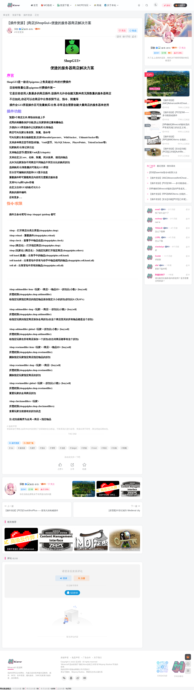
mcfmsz (158, 218)
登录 (65, 578)
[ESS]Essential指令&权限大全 (163, 172)
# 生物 (114, 448)
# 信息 (62, 448)
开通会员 (181, 5)
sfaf (156, 265)
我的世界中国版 (67, 669)
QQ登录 (74, 592)
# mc (11, 448)
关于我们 (98, 657)
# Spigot (73, 448)
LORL (157, 237)
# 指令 (42, 448)
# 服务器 (21, 448)
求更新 (158, 259)
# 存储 (84, 448)
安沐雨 (78, 661)
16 (32, 489)
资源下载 (16, 14)
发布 (168, 5)
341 (24, 489)
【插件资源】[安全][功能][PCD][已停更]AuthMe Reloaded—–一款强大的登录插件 (175, 153)
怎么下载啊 (160, 231)
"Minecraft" (65, 664)
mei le (157, 222)
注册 (83, 578)
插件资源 (27, 14)
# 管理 (52, 448)
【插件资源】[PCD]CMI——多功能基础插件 (175, 114)
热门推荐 (151, 165)
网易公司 (78, 669)
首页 (7, 14)
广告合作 (87, 657)
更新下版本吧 (161, 268)
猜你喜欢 (171, 165)
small (157, 209)
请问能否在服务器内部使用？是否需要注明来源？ (172, 279)
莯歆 (16, 28)
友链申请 (65, 657)
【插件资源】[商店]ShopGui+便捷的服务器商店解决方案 (49, 22)
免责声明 (76, 657)
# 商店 (104, 448)
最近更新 (161, 165)
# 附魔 (124, 448)
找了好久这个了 (162, 213)
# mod (94, 448)
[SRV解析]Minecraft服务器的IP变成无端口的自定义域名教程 (175, 127)
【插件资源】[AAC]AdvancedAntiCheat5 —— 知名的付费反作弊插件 (175, 103)
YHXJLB (158, 228)
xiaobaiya (159, 246)
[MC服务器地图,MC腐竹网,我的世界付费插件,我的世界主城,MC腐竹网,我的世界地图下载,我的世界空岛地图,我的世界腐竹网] (15, 661)
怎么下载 (159, 241)
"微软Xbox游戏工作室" (88, 664)
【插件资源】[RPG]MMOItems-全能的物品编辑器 (175, 139)
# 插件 (32, 448)
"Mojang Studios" (106, 664)
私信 (134, 30)
